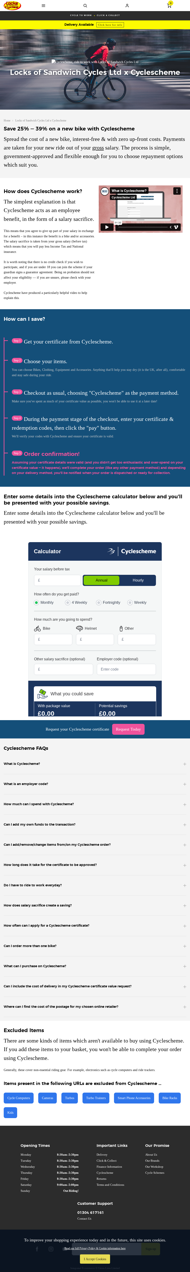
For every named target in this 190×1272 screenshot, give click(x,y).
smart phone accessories (134, 1098)
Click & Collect (107, 1160)
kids (10, 1112)
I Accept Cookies (95, 1259)
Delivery (102, 1154)
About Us (151, 1154)
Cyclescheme (105, 1172)
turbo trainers (96, 1098)
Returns (101, 1178)
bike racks (169, 1098)
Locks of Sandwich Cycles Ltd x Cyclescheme (40, 120)
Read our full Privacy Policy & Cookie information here (95, 1248)
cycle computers (18, 1098)
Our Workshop (154, 1166)
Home (7, 120)
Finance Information (109, 1166)
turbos (69, 1098)
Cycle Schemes (154, 1172)
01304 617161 (90, 1213)
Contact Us (84, 1218)
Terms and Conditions (110, 1184)
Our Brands (152, 1160)
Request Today (128, 729)
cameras (47, 1098)
